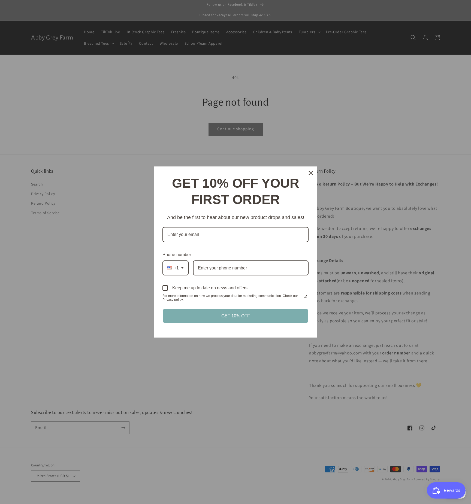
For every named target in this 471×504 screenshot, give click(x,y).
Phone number (176, 254)
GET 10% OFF (235, 316)
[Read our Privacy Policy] (305, 296)
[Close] (310, 173)
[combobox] (175, 267)
